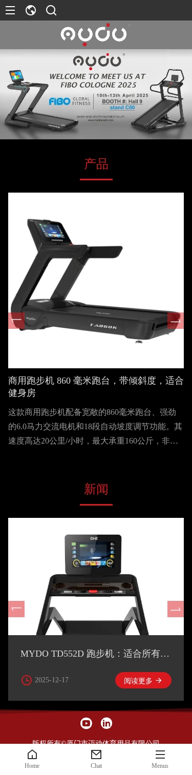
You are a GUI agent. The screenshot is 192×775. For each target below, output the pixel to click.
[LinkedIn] (106, 723)
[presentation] (16, 320)
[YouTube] (86, 723)
